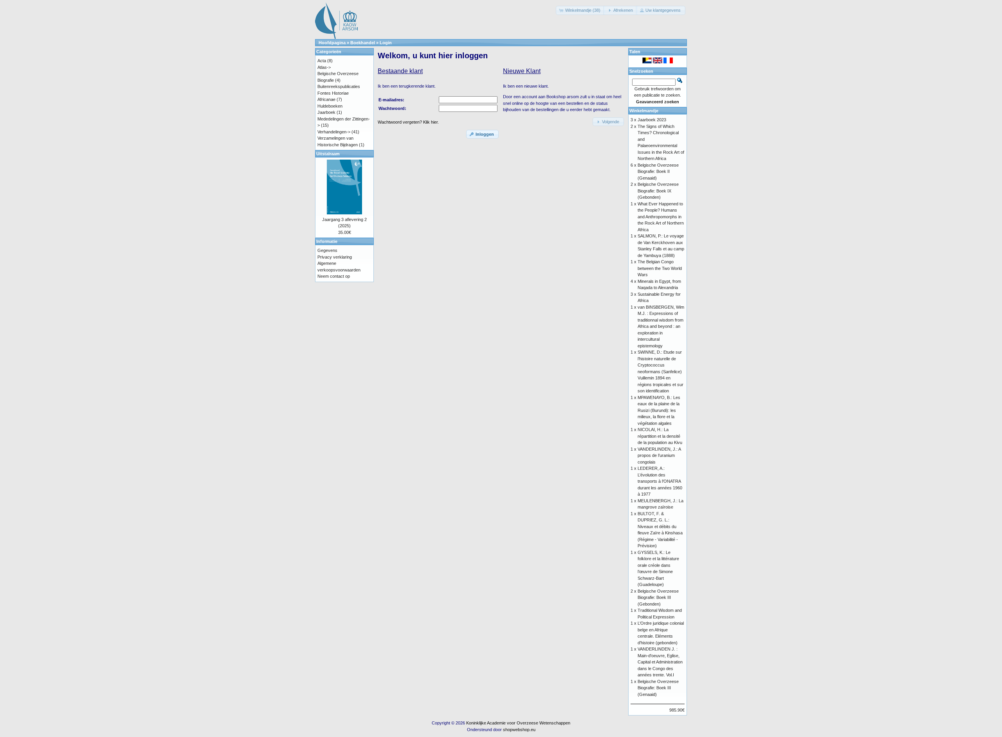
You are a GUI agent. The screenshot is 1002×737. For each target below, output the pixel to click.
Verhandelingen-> (333, 131)
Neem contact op (333, 276)
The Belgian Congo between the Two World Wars (660, 268)
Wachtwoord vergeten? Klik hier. (408, 122)
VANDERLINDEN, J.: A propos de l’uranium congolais (659, 455)
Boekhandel (362, 42)
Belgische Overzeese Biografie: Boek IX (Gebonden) (658, 191)
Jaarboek (326, 112)
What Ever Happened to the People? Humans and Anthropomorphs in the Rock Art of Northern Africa (661, 216)
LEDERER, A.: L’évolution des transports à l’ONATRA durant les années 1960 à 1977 (660, 481)
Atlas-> (324, 67)
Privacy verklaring (334, 257)
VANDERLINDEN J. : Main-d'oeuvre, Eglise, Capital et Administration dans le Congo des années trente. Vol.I (660, 662)
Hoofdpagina (332, 42)
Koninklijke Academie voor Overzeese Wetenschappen (518, 723)
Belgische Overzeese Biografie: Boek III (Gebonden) (658, 597)
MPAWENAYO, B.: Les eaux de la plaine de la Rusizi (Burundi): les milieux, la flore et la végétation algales (659, 410)
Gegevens (327, 250)
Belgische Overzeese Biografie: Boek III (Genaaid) (658, 688)
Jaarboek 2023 (652, 119)
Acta (321, 60)
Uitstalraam (328, 153)
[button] (580, 10)
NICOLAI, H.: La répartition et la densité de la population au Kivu (660, 436)
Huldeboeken (329, 106)
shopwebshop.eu (519, 729)
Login (386, 42)
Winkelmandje (643, 110)
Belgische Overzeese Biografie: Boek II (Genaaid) (658, 171)
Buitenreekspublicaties (338, 86)
